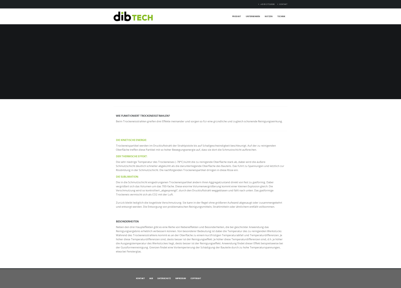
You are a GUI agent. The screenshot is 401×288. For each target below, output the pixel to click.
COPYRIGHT (195, 278)
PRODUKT (236, 16)
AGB (151, 278)
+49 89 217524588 (267, 4)
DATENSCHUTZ (164, 278)
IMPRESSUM (180, 278)
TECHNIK (281, 16)
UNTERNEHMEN (253, 16)
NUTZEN (268, 16)
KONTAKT (283, 4)
